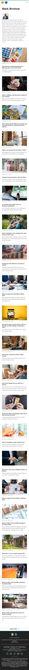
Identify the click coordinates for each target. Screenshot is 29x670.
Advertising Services (22, 649)
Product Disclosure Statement (15, 660)
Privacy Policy (6, 646)
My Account (12, 637)
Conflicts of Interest (21, 647)
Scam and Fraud (12, 648)
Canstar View (16, 637)
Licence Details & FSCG (20, 646)
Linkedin (3, 42)
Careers (18, 648)
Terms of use (12, 646)
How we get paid (7, 647)
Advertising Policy (14, 647)
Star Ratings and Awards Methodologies (10, 649)
